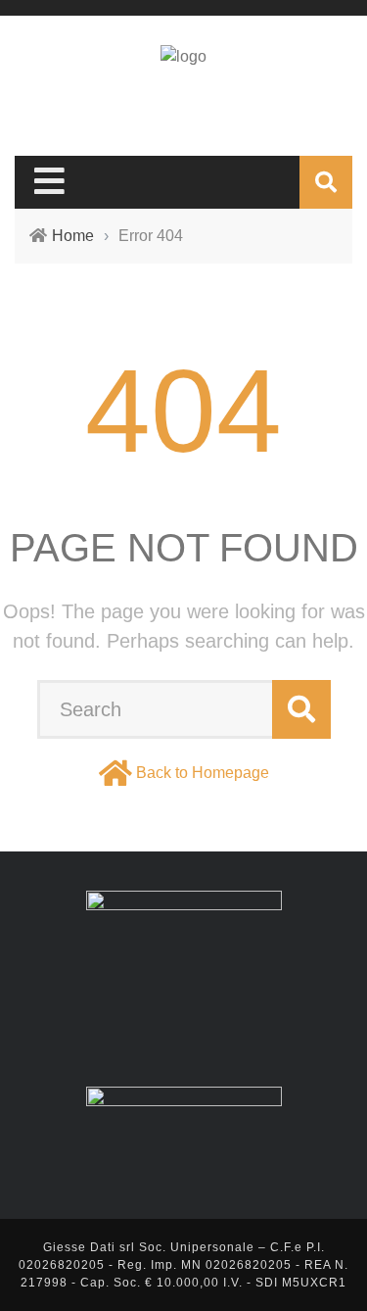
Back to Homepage (202, 772)
